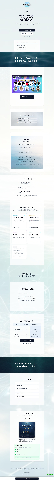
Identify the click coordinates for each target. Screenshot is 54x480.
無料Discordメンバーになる (27, 33)
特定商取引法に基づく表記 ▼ (27, 472)
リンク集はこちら (26, 36)
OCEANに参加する (28, 30)
